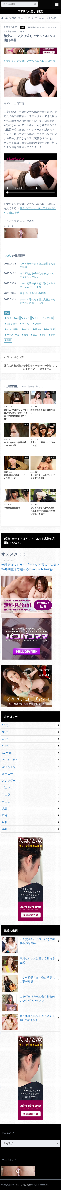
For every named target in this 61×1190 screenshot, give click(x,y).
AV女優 (6, 752)
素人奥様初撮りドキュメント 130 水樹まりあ (37, 1017)
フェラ (38, 323)
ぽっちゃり (9, 766)
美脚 (9, 340)
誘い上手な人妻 (15, 357)
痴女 (26, 335)
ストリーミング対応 (43, 318)
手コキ (38, 329)
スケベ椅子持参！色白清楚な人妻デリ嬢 (37, 265)
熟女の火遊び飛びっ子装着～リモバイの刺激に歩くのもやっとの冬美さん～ (29, 367)
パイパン (26, 323)
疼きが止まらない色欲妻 (33, 293)
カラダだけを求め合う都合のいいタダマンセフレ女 (37, 275)
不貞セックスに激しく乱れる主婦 (37, 960)
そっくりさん (10, 759)
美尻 (53, 335)
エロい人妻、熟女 (30, 11)
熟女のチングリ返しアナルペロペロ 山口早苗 (29, 60)
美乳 (44, 335)
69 (17, 318)
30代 (8, 255)
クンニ (26, 318)
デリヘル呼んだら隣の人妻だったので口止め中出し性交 (37, 301)
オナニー (7, 773)
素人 (35, 335)
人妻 (4, 808)
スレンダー (12, 323)
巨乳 (4, 822)
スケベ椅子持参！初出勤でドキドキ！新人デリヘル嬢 (37, 285)
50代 (5, 745)
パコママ (7, 787)
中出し (27, 329)
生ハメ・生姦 (13, 335)
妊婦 (4, 815)
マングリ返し (13, 329)
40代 (5, 738)
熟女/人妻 (50, 329)
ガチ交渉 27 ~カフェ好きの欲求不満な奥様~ (37, 941)
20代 (5, 725)
